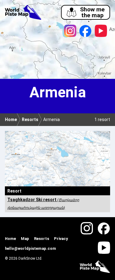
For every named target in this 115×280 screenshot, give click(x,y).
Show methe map (92, 12)
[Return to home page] (23, 13)
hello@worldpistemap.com (30, 248)
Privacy (61, 238)
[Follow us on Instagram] (70, 31)
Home (10, 238)
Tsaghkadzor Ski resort (43, 203)
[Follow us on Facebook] (85, 31)
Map (25, 238)
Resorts (41, 238)
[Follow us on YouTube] (101, 31)
